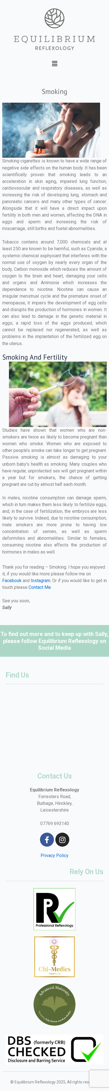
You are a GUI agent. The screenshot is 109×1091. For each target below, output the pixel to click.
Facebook (12, 580)
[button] (54, 63)
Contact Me (40, 587)
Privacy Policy (54, 855)
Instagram (40, 580)
